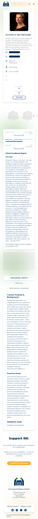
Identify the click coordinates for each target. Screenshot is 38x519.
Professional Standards (19, 288)
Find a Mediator (19, 4)
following (19, 92)
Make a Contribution (19, 463)
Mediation (19, 283)
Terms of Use (25, 506)
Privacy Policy (13, 506)
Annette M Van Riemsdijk (18, 35)
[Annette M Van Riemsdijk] (19, 21)
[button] (34, 4)
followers (19, 87)
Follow (19, 97)
